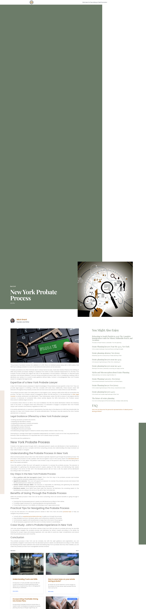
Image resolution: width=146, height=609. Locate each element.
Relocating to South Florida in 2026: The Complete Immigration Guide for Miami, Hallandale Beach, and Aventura (112, 338)
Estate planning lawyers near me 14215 (106, 366)
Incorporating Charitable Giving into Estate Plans (25, 600)
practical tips (67, 512)
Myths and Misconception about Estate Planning (110, 372)
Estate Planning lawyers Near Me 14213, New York (110, 346)
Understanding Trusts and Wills (25, 579)
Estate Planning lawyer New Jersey (105, 385)
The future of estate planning (103, 398)
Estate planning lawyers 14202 (103, 392)
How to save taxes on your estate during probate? (61, 580)
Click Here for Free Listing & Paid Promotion (94, 2)
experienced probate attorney (32, 516)
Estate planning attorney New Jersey (106, 353)
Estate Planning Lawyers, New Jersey (106, 379)
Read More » (16, 591)
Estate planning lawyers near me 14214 (106, 359)
